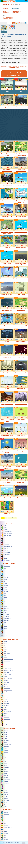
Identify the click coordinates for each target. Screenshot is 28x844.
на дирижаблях (16, 12)
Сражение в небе (21, 247)
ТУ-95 (7, 91)
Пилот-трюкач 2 (7, 482)
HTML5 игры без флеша (14, 62)
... (3, 14)
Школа (5, 635)
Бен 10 (5, 645)
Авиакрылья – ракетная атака (7, 420)
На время (6, 548)
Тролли (5, 802)
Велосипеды (6, 816)
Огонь (5, 602)
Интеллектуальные (8, 538)
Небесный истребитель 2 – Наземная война (21, 154)
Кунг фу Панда (7, 668)
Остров (5, 604)
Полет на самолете (21, 107)
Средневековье (7, 618)
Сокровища (6, 616)
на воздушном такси (17, 11)
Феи (4, 804)
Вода (5, 573)
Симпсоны (6, 699)
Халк (5, 715)
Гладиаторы (6, 740)
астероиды (5, 8)
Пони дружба (7, 693)
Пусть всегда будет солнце (7, 451)
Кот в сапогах (7, 666)
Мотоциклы (6, 825)
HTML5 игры (16, 75)
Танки (5, 837)
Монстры (6, 763)
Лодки (5, 823)
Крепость (6, 591)
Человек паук (7, 719)
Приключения (7, 554)
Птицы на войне (21, 435)
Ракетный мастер (21, 466)
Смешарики (6, 703)
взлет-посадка (6, 9)
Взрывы (5, 571)
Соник (5, 707)
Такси (5, 835)
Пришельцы (6, 784)
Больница (6, 570)
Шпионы (5, 806)
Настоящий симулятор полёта (21, 264)
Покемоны (6, 775)
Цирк (5, 631)
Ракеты (5, 831)
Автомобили (6, 814)
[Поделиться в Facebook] (9, 26)
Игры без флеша (7, 531)
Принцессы (6, 783)
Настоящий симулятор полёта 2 (7, 436)
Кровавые (6, 542)
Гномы (5, 742)
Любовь (5, 597)
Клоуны (5, 755)
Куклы (5, 759)
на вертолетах (16, 9)
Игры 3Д (5, 529)
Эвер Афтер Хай (7, 724)
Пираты (5, 773)
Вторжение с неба (21, 341)
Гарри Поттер (7, 653)
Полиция (6, 777)
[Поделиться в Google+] (12, 26)
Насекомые (6, 767)
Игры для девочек (8, 533)
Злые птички (6, 664)
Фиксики (5, 713)
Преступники (7, 779)
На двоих (6, 550)
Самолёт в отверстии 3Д (7, 279)
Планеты (6, 610)
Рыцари (5, 790)
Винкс (5, 651)
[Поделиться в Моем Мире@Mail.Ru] (14, 26)
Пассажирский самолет (7, 107)
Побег (5, 612)
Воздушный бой (7, 357)
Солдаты (6, 796)
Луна (5, 595)
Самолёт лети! (21, 419)
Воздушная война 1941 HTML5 (21, 326)
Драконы (6, 750)
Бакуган (5, 643)
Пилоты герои (21, 497)
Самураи (6, 792)
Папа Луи (6, 692)
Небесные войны (7, 310)
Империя (6, 585)
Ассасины (6, 730)
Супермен (6, 709)
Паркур (5, 606)
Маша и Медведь (8, 678)
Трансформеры (7, 711)
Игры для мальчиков (8, 537)
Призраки (6, 781)
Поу (4, 695)
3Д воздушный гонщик (7, 404)
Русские (5, 558)
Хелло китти (6, 717)
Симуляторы (6, 560)
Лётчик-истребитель (7, 294)
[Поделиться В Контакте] (14, 28)
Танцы (5, 622)
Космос (5, 589)
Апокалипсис (7, 566)
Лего (5, 593)
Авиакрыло (7, 513)
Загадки (5, 527)
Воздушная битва (7, 200)
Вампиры (6, 732)
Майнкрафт (6, 544)
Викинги (5, 736)
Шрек (5, 722)
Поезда (5, 829)
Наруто (5, 684)
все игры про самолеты (8, 17)
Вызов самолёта (21, 279)
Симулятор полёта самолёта (21, 201)
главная (5, 842)
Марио (5, 676)
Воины (5, 738)
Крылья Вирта (21, 294)
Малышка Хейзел (8, 674)
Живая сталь (7, 661)
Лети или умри (21, 451)
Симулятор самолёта (21, 372)
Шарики (5, 633)
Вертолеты (6, 817)
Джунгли (6, 577)
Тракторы (6, 839)
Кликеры (6, 540)
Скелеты (6, 794)
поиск (8, 842)
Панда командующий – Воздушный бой (7, 232)
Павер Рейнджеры (8, 690)
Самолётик (7, 388)
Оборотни (6, 771)
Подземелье (6, 614)
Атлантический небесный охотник (7, 170)
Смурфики (6, 705)
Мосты (5, 599)
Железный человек (8, 659)
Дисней (5, 657)
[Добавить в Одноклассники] (9, 28)
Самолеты (6, 833)
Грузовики (6, 819)
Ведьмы (5, 734)
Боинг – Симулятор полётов (7, 217)
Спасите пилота (7, 263)
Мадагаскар (6, 672)
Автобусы (6, 812)
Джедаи (5, 748)
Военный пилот (7, 372)
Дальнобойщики (7, 744)
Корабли (5, 821)
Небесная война (21, 388)
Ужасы (5, 624)
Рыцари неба (21, 310)
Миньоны (6, 680)
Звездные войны (7, 662)
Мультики (6, 600)
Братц (5, 647)
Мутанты (6, 765)
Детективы (6, 746)
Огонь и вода (7, 688)
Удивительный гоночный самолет (21, 170)
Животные (6, 752)
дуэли (4, 11)
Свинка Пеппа (7, 697)
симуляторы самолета (8, 18)
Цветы (5, 630)
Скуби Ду (6, 701)
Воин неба (7, 247)
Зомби (5, 754)
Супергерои (6, 620)
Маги (5, 761)
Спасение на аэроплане (21, 232)
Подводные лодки (8, 827)
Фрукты (5, 628)
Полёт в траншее (21, 216)
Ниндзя (5, 769)
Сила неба (7, 325)
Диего (5, 655)
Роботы (5, 786)
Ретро (5, 556)
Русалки (6, 788)
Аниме (5, 525)
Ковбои (5, 757)
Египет (5, 579)
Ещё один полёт (7, 497)
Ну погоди (6, 686)
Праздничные (7, 552)
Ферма (5, 626)
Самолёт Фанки (21, 185)
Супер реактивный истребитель (7, 467)
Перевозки (6, 608)
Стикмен (6, 798)
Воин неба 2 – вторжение (21, 483)
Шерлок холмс (7, 721)
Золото (5, 583)
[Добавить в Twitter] (12, 28)
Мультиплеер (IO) (8, 546)
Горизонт (7, 341)
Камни (5, 587)
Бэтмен (5, 649)
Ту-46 (21, 91)
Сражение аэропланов (21, 404)
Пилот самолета (7, 185)
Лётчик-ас (21, 357)
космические (6, 12)
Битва (5, 568)
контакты (12, 842)
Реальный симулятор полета (7, 154)
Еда (4, 581)
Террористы (6, 800)
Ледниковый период (8, 670)
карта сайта (18, 842)
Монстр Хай (6, 682)
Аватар (5, 641)
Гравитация (6, 575)
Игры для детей (7, 535)
